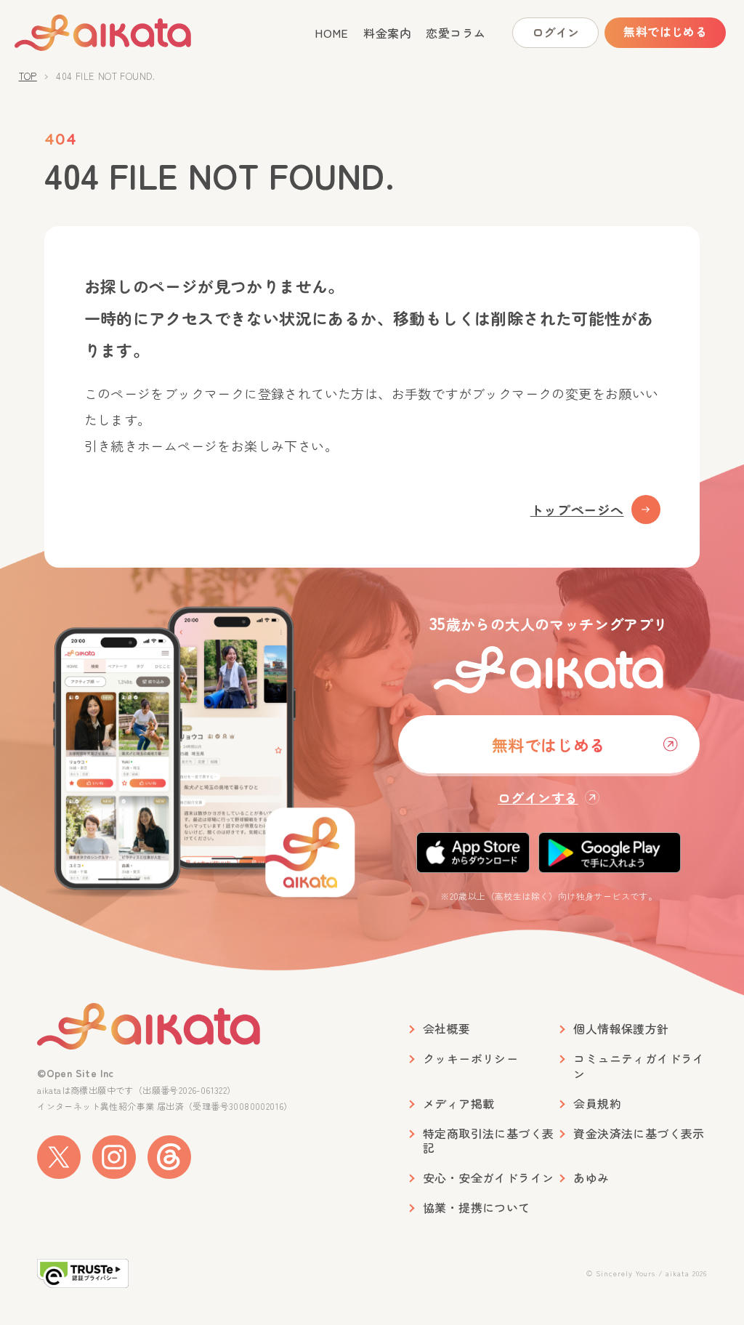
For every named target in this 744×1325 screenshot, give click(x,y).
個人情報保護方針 (620, 1028)
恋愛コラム (455, 32)
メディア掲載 (458, 1103)
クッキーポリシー (470, 1058)
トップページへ (577, 509)
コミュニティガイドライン (638, 1066)
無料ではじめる (665, 31)
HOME (332, 32)
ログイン (556, 32)
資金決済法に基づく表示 (638, 1133)
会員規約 (597, 1103)
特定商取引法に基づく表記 (488, 1141)
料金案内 (387, 32)
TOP (28, 76)
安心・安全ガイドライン (488, 1177)
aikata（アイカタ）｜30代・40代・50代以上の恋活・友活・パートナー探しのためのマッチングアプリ (129, 33)
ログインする (538, 797)
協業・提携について (476, 1207)
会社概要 (447, 1028)
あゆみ (591, 1177)
